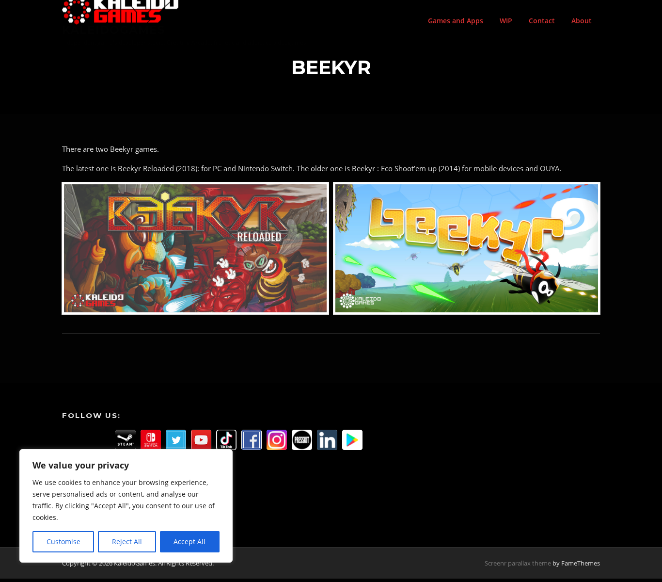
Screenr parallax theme (518, 563)
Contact (542, 20)
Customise (63, 541)
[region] (126, 506)
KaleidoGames (113, 29)
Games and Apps (455, 20)
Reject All (127, 541)
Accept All (189, 541)
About (581, 20)
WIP (506, 20)
